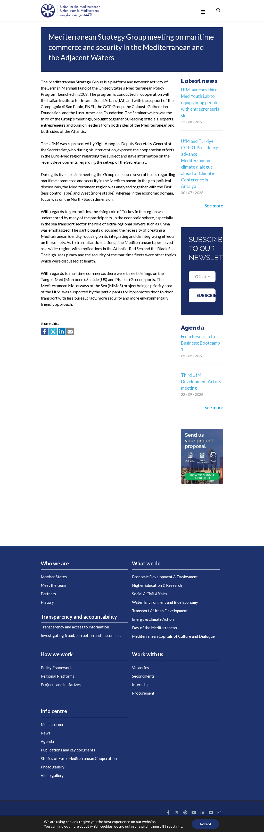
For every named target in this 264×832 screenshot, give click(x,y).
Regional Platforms (57, 676)
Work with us (147, 654)
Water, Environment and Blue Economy (165, 602)
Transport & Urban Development (160, 610)
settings (175, 826)
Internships (141, 684)
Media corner (52, 724)
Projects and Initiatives (61, 684)
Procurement (143, 693)
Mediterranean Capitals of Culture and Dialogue (173, 636)
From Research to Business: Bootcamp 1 (200, 343)
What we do (146, 563)
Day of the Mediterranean (154, 627)
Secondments (143, 676)
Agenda (47, 741)
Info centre (54, 711)
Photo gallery (52, 767)
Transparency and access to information (75, 627)
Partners (48, 593)
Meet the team (53, 585)
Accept (205, 824)
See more (213, 205)
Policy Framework (56, 667)
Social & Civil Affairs (149, 593)
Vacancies (140, 667)
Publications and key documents (68, 750)
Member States (54, 576)
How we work (57, 654)
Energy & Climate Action (153, 619)
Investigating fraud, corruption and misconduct (81, 635)
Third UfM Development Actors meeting (201, 381)
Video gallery (52, 775)
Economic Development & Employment (165, 576)
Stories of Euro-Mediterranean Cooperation (79, 758)
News (45, 733)
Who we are (55, 563)
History (47, 602)
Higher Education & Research (157, 585)
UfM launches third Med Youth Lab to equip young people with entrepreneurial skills (200, 102)
